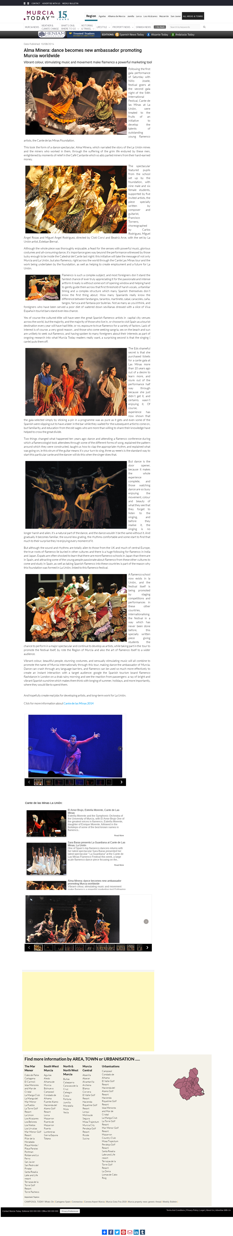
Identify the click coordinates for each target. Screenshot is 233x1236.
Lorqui (86, 1111)
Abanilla (87, 1075)
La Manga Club (32, 1095)
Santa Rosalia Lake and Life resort (31, 1175)
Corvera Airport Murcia (94, 1202)
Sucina (86, 1138)
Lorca (139, 16)
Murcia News (32, 27)
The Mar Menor (30, 1068)
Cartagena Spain (62, 1202)
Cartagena (30, 1078)
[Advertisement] (88, 1011)
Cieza (66, 1095)
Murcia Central (87, 1068)
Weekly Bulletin (170, 1202)
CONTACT (36, 3)
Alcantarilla (88, 1081)
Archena (87, 1085)
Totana (47, 1138)
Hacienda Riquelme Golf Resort (90, 1105)
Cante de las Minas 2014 (79, 703)
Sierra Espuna (51, 1135)
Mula (65, 1109)
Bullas (66, 1079)
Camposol (49, 1091)
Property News (121, 27)
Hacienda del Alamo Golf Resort (50, 1108)
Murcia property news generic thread (144, 1202)
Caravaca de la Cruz (70, 1087)
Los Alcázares (150, 16)
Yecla (66, 1112)
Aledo (47, 1078)
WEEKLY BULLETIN (70, 3)
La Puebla (29, 1105)
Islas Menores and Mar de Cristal (32, 1088)
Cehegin (67, 1092)
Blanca (86, 1088)
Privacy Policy (192, 1210)
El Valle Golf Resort (89, 1097)
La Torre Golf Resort (31, 1110)
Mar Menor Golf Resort (33, 1133)
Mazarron (49, 1118)
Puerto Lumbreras (49, 1130)
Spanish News (143, 27)
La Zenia (106, 1171)
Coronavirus (77, 1202)
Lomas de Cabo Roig (109, 1176)
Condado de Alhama (50, 1097)
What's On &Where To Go (68, 27)
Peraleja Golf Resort (89, 1130)
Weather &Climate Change (50, 27)
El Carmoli (30, 1081)
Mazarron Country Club (109, 1136)
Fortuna (67, 1099)
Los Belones (31, 1121)
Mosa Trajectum (91, 1121)
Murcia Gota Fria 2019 (116, 1202)
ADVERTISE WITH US (51, 3)
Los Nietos (30, 1125)
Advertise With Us (223, 1210)
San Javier (176, 16)
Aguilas (47, 1075)
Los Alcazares (31, 1118)
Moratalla (68, 1105)
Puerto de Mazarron (49, 1123)
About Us (210, 1210)
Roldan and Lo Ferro (32, 1157)
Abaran (86, 1078)
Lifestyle (102, 27)
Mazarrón (164, 16)
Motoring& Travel (87, 27)
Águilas (102, 16)
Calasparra (68, 1082)
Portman (29, 1151)
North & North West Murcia (70, 1070)
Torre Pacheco (32, 1191)
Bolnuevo (49, 1088)
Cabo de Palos (32, 1075)
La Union (29, 1115)
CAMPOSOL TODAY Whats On (39, 1202)
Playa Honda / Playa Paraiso (31, 1147)
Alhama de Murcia (116, 16)
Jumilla (130, 16)
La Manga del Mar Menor (31, 1100)
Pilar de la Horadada (30, 1140)
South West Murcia (51, 1068)
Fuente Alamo (51, 1101)
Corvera (87, 1091)
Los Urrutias (31, 1128)
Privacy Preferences (70, 1211)
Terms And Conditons (175, 1210)
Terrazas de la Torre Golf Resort (31, 1185)
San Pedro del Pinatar (32, 1167)
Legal (202, 1210)
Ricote (86, 1135)
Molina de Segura (88, 1117)
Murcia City (89, 1125)
